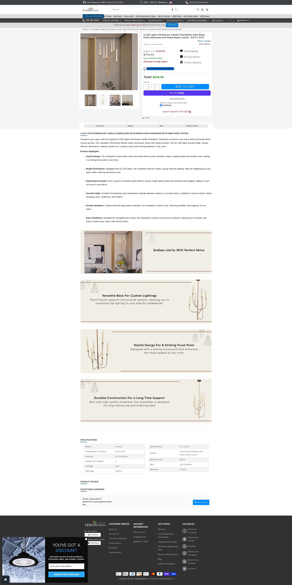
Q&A (161, 126)
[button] (172, 9)
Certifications (115, 552)
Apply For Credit (140, 541)
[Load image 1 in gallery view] (90, 100)
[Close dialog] (86, 539)
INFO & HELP (217, 21)
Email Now (94, 543)
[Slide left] (82, 101)
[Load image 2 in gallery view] (102, 100)
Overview (100, 126)
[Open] (5, 579)
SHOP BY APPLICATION (134, 21)
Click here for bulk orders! (155, 62)
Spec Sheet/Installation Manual (160, 69)
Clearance (243, 20)
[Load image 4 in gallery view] (127, 100)
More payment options (177, 98)
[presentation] (109, 62)
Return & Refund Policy (168, 554)
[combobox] (144, 9)
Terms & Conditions (118, 538)
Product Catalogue (166, 564)
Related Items (192, 126)
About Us (113, 529)
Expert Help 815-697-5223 (176, 111)
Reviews (161, 529)
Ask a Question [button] (202, 502)
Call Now (94, 535)
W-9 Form (113, 548)
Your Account (139, 532)
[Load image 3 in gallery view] (115, 100)
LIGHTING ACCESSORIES (197, 21)
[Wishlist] (198, 9)
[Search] (176, 9)
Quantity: (146, 82)
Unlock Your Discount (66, 574)
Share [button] (147, 118)
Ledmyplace (140, 579)
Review (131, 126)
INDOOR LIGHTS (155, 21)
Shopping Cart (139, 537)
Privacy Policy (115, 543)
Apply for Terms (152, 44)
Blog (160, 559)
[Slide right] (136, 101)
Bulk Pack (231, 21)
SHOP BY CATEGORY (111, 21)
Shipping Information (167, 542)
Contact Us (114, 534)
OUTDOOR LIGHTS (174, 21)
